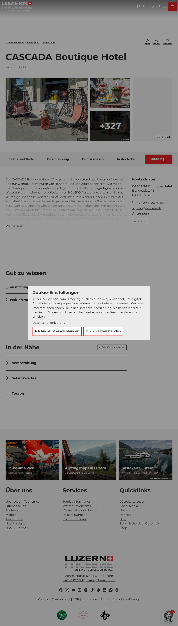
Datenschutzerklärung (49, 322)
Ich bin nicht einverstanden (57, 331)
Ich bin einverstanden (103, 331)
